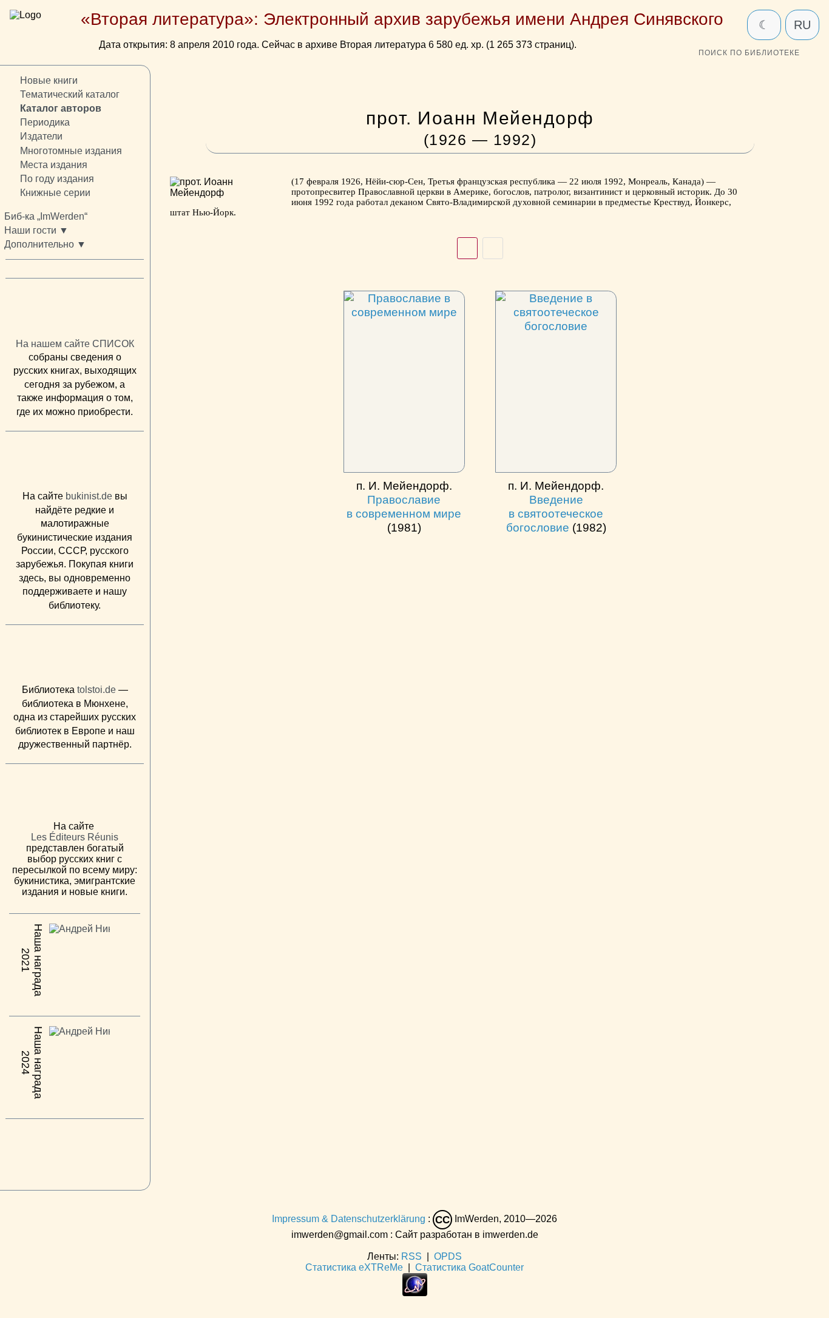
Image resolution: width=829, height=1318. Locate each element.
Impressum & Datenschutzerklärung (348, 1219)
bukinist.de (89, 497)
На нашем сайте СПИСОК (75, 344)
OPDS (448, 1256)
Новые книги (49, 80)
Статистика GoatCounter (469, 1267)
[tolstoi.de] (74, 657)
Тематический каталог (70, 95)
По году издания (57, 179)
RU (802, 25)
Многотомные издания (71, 151)
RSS (411, 1256)
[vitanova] (74, 1152)
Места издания (53, 165)
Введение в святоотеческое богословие (556, 506)
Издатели (41, 137)
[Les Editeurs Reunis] (74, 796)
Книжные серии (55, 193)
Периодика (45, 123)
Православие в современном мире (404, 506)
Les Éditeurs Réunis (74, 838)
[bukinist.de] (74, 464)
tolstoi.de (96, 690)
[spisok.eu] (74, 311)
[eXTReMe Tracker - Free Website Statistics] (414, 1293)
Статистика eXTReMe (354, 1267)
